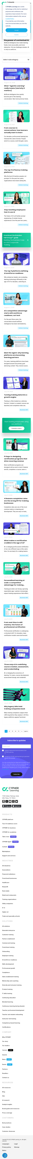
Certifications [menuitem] (6, 1027)
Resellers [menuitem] (5, 1073)
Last (25, 731)
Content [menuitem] (7, 847)
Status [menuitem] (4, 1150)
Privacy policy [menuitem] (6, 1147)
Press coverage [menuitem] (7, 1113)
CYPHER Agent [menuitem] (10, 841)
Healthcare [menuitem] (5, 882)
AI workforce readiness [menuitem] (9, 960)
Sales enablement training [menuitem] (10, 976)
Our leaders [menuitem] (6, 1045)
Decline (16, 34)
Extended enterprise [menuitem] (8, 930)
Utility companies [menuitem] (7, 903)
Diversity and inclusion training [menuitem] (11, 985)
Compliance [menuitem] (6, 972)
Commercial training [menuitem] (8, 943)
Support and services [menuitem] (8, 855)
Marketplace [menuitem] (6, 851)
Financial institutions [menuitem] (8, 874)
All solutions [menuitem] (6, 926)
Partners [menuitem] (5, 1069)
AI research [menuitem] (6, 1100)
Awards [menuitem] (4, 1055)
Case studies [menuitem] (6, 1127)
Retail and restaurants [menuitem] (9, 895)
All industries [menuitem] (6, 866)
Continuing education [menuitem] (9, 997)
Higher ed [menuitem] (5, 912)
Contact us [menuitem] (5, 1077)
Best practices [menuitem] (6, 1123)
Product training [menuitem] (7, 989)
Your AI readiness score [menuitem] (9, 823)
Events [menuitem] (6, 1064)
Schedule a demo (16, 428)
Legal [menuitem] (16, 1144)
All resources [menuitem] (6, 1087)
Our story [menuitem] (5, 1041)
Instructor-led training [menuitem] (9, 1018)
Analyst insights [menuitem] (7, 1104)
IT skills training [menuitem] (7, 993)
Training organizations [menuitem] (9, 899)
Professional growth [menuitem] (8, 968)
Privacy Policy (5, 769)
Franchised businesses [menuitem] (9, 878)
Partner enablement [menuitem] (8, 939)
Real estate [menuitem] (5, 891)
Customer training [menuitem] (7, 934)
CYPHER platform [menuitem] (7, 819)
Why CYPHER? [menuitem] (6, 1037)
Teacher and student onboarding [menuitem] (12, 1014)
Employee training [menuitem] (7, 955)
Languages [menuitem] (5, 1144)
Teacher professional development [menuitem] (13, 1010)
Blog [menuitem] (3, 1092)
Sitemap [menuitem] (16, 1147)
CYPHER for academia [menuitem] (9, 832)
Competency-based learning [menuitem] (11, 1023)
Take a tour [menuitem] (9, 836)
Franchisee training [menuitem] (8, 947)
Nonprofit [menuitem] (5, 887)
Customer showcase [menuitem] (8, 1131)
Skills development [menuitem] (8, 964)
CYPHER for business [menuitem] (9, 828)
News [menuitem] (6, 1059)
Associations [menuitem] (6, 870)
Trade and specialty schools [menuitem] (11, 916)
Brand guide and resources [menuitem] (10, 1108)
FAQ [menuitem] (3, 1096)
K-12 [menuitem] (3, 908)
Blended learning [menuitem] (7, 1002)
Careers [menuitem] (7, 1050)
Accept (17, 30)
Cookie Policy (10, 18)
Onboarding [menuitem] (6, 951)
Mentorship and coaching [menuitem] (10, 981)
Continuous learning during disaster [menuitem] (13, 1006)
